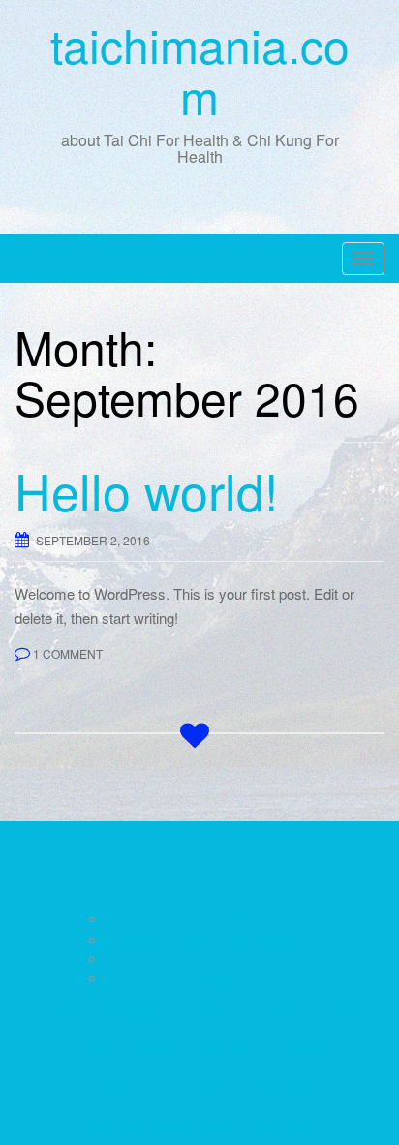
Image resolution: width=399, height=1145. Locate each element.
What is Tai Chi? (171, 850)
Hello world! (146, 489)
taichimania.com (200, 70)
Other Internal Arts (218, 958)
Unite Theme (150, 1125)
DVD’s (199, 890)
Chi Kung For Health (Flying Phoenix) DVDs (219, 939)
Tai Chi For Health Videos (219, 919)
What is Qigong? (289, 850)
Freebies (306, 1046)
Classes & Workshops (98, 1008)
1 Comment (68, 653)
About (81, 850)
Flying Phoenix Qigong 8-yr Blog (273, 1008)
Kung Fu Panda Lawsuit (253, 1085)
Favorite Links (121, 1085)
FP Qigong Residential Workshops (160, 1046)
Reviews (219, 978)
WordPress (281, 1125)
